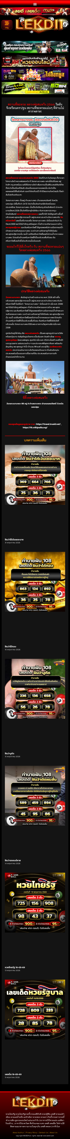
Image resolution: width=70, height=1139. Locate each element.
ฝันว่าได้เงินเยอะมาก (14, 539)
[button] (35, 4)
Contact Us (43, 1132)
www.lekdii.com (48, 1136)
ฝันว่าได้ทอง (10, 646)
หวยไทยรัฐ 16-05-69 (15, 967)
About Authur (18, 1132)
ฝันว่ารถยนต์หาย (13, 860)
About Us (53, 1132)
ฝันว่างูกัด (9, 753)
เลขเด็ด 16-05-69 (13, 1074)
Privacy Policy (31, 1132)
